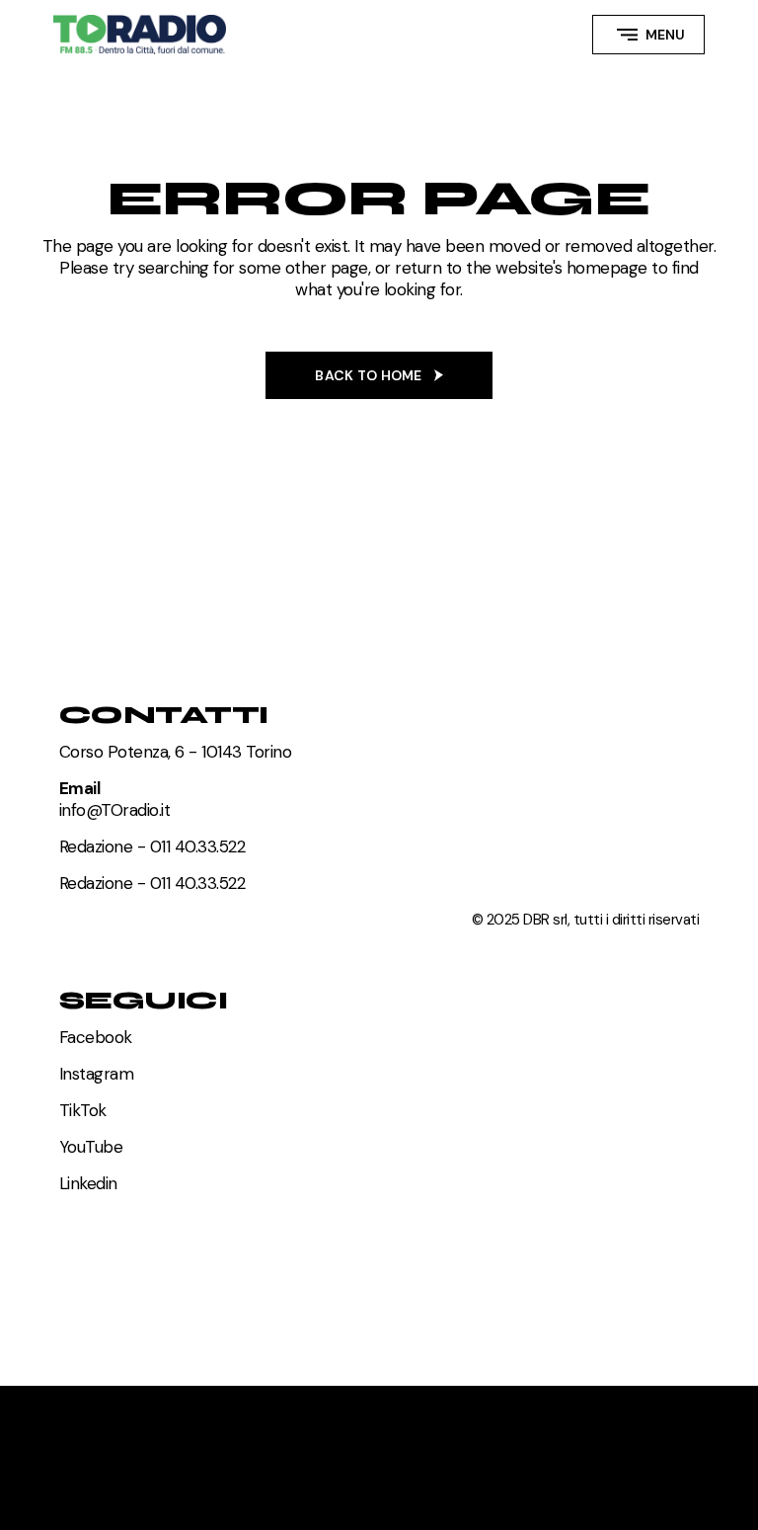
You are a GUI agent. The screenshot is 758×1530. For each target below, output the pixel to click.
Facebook (95, 1037)
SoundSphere (118, 1424)
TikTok (83, 1110)
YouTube (90, 1147)
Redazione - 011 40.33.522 (152, 846)
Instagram (96, 1074)
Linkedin (88, 1183)
